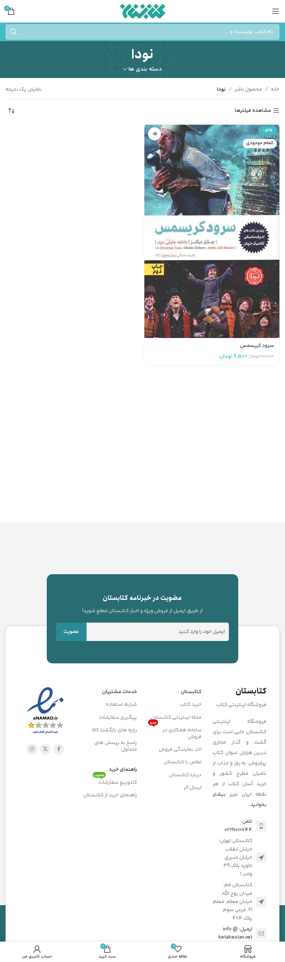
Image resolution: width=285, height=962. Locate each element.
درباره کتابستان (185, 775)
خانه (275, 89)
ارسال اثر (193, 788)
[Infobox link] (142, 604)
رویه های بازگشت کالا (114, 730)
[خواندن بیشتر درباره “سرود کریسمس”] (154, 133)
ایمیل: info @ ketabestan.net (235, 933)
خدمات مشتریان (119, 692)
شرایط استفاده (121, 705)
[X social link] (45, 749)
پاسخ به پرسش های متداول (115, 746)
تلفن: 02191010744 (238, 826)
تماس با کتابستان (183, 762)
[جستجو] (13, 32)
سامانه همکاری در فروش (176, 732)
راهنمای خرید (123, 770)
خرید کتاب (191, 705)
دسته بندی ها (145, 69)
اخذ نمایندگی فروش (180, 749)
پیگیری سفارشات (118, 718)
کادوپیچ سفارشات (115, 781)
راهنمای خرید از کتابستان (110, 795)
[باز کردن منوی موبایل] (275, 11)
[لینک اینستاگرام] (31, 749)
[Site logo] (142, 11)
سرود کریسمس (257, 346)
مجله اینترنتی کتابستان (176, 718)
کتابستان (191, 692)
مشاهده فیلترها (253, 111)
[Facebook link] (58, 749)
